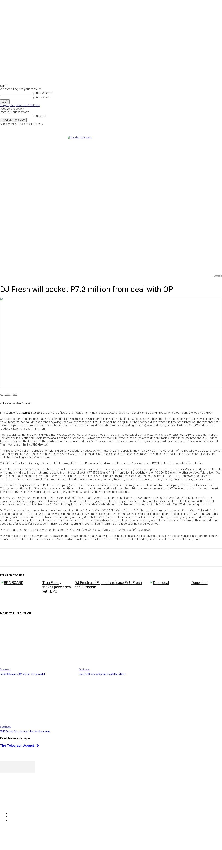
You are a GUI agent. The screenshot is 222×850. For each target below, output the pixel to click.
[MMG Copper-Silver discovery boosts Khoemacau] (37, 702)
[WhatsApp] (43, 557)
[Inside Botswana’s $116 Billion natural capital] (37, 645)
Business (5, 669)
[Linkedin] (55, 557)
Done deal (199, 583)
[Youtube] (191, 128)
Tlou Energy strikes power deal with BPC (57, 587)
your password (42, 97)
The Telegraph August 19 (19, 745)
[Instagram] (184, 128)
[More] (81, 557)
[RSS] (21, 804)
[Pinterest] (30, 557)
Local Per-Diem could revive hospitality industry (102, 674)
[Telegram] (68, 557)
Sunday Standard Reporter (17, 403)
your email (39, 115)
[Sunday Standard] (111, 200)
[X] (188, 128)
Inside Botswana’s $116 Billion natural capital (22, 674)
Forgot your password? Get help (20, 105)
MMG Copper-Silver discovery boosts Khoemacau (25, 731)
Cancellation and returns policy (208, 840)
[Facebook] (180, 128)
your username (42, 93)
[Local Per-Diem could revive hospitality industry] (116, 645)
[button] (208, 275)
